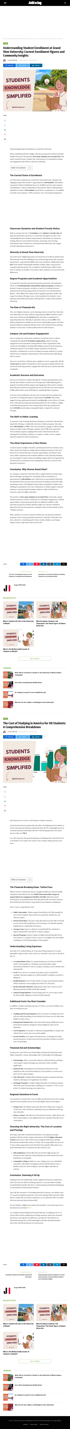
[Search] (65, 3)
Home (4, 38)
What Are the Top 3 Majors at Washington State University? (34, 702)
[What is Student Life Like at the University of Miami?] (18, 610)
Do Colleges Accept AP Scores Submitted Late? (30, 692)
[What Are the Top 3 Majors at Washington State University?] (8, 704)
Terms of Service (44, 1424)
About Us (25, 1424)
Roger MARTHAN (13, 60)
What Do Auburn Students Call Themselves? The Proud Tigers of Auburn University (51, 623)
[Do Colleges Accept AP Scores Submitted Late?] (8, 694)
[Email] (5, 139)
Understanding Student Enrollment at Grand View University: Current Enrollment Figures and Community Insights (51, 1277)
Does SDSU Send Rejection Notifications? (28, 683)
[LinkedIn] (5, 130)
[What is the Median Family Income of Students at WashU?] (18, 638)
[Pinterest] (5, 134)
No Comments (24, 60)
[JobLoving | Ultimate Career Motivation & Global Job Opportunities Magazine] (35, 3)
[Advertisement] (35, 22)
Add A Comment (35, 658)
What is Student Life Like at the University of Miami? (18, 622)
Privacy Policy (34, 1424)
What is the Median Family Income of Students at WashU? (16, 650)
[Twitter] (5, 125)
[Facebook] (5, 120)
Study (5, 43)
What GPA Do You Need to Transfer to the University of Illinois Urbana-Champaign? (38, 674)
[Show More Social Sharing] (44, 65)
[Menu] (5, 3)
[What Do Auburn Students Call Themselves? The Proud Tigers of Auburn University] (51, 610)
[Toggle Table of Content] (29, 167)
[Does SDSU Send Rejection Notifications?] (8, 684)
